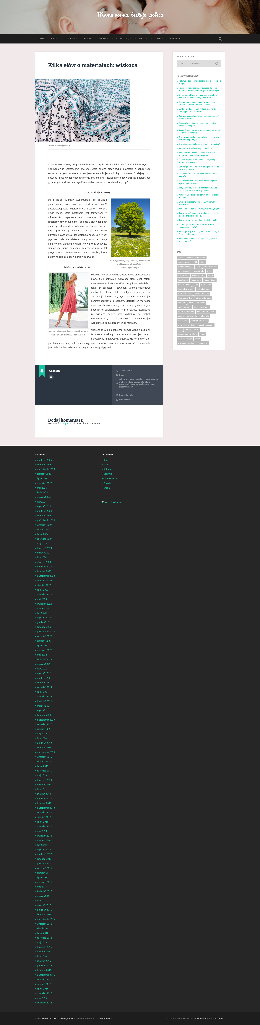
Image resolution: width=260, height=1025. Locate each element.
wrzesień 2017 (44, 868)
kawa (196, 284)
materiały (181, 303)
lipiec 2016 (42, 933)
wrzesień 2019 (44, 757)
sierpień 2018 (44, 817)
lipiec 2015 (42, 988)
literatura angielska (185, 298)
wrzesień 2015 (44, 979)
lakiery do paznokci (202, 294)
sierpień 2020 (44, 729)
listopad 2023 (44, 571)
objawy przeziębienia (186, 312)
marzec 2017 (44, 896)
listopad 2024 (44, 515)
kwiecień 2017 (44, 891)
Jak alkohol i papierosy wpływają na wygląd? (199, 209)
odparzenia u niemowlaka (187, 316)
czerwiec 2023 (44, 594)
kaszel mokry (183, 280)
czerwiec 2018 (44, 826)
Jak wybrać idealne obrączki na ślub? (195, 148)
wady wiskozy (152, 379)
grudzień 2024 (44, 511)
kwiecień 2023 (44, 603)
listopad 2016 (44, 914)
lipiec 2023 (42, 589)
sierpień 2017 (44, 872)
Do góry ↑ (220, 1019)
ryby (179, 330)
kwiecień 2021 (44, 701)
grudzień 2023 (44, 566)
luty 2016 (42, 956)
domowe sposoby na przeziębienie (191, 271)
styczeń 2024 (44, 562)
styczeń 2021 (44, 710)
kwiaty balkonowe (203, 289)
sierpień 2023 (44, 585)
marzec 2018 (44, 840)
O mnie (159, 39)
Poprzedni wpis (126, 395)
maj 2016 (42, 942)
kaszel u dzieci (209, 280)
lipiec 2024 (42, 534)
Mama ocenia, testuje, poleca (130, 14)
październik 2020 (46, 719)
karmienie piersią (198, 276)
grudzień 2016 (44, 909)
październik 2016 (46, 919)
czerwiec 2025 (44, 483)
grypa (209, 271)
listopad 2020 (44, 715)
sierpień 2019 (44, 761)
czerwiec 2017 (44, 882)
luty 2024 (42, 557)
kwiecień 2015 (44, 1002)
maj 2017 (42, 886)
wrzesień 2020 (44, 724)
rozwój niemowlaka (206, 325)
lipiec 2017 (42, 877)
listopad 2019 (44, 747)
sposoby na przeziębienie (187, 334)
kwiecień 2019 (44, 780)
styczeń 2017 (44, 905)
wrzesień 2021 (44, 687)
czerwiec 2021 (44, 696)
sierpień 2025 (44, 473)
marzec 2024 (44, 552)
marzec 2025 (44, 497)
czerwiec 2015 (44, 993)
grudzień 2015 (44, 965)
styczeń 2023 (44, 617)
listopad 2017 (44, 859)
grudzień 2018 (44, 798)
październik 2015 (46, 975)
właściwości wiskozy (128, 384)
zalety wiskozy (126, 387)
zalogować (66, 423)
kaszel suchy (196, 280)
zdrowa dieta (202, 343)
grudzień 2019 (44, 743)
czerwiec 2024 (44, 538)
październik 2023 (46, 575)
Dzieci (54, 39)
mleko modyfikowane (196, 303)
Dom (41, 39)
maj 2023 (42, 599)
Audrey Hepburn (184, 262)
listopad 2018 (44, 803)
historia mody (183, 276)
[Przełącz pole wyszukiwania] (220, 38)
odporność (205, 316)
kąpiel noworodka (184, 294)
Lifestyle (71, 39)
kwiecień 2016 (44, 947)
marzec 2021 (44, 705)
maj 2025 (42, 487)
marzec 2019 (44, 784)
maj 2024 (42, 543)
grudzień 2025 (44, 460)
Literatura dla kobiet (203, 298)
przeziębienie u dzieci (199, 321)
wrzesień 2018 (44, 812)
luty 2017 (42, 900)
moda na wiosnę (184, 307)
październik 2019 (46, 752)
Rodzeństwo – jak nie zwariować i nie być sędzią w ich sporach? (197, 124)
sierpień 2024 (44, 529)
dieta (198, 267)
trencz (202, 334)
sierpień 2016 (44, 928)
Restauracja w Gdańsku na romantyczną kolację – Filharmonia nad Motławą (197, 103)
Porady (143, 39)
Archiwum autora (51, 376)
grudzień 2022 (44, 622)
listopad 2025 (44, 464)
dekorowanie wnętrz (185, 267)
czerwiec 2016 (44, 937)
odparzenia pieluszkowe (206, 312)
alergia (180, 258)
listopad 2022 (44, 627)
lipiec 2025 (42, 478)
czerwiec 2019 (44, 770)
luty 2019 (42, 789)
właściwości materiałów (138, 382)
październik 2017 (46, 863)
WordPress (105, 1019)
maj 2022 (42, 654)
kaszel (210, 276)
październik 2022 (46, 631)
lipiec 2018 (42, 821)
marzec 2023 (44, 608)
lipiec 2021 (42, 691)
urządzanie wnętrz (185, 339)
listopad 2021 (44, 682)
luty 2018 (42, 845)
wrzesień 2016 (44, 923)
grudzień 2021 (44, 678)
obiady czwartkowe (201, 307)
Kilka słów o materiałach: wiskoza (92, 65)
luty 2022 (42, 668)
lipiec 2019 (42, 766)
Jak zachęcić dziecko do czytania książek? (198, 220)
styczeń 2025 (44, 506)
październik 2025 (46, 469)
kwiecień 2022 (44, 659)
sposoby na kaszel (192, 330)
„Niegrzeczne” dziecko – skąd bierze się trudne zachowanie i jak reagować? (197, 154)
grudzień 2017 (44, 854)
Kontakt (175, 39)
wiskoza (123, 382)
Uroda (88, 39)
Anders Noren (204, 1019)
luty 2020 (42, 738)
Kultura (104, 39)
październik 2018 (46, 807)
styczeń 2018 (44, 849)
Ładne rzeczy (124, 39)
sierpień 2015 (44, 984)
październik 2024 (46, 520)
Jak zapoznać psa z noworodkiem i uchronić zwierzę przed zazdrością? (199, 214)
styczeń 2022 (44, 673)
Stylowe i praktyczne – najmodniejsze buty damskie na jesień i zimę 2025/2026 (198, 96)
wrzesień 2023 (44, 580)
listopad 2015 (44, 970)
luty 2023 (42, 613)
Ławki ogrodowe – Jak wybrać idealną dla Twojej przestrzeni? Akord (197, 110)
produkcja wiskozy (136, 379)
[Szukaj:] (199, 63)
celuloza (123, 379)
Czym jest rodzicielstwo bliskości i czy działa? (199, 144)
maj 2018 (42, 831)
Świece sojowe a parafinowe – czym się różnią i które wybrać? (197, 161)
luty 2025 (42, 501)
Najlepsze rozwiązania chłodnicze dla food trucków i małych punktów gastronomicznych (199, 89)
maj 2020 (42, 733)
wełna (197, 339)
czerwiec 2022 (44, 650)
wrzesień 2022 (44, 636)
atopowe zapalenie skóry (196, 258)
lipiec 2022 (42, 645)
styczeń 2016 (44, 961)
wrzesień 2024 (44, 525)
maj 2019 (42, 775)
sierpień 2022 (44, 641)
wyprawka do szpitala (186, 343)
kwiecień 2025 (44, 492)
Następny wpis (126, 399)
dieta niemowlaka (210, 267)
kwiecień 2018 (44, 835)
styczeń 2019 (44, 793)
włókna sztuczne (146, 384)
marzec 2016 (44, 951)
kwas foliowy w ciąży (186, 289)
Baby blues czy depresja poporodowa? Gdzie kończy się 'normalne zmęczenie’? (199, 189)
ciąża (202, 262)
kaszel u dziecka (184, 284)
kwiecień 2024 (44, 548)
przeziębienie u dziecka (186, 325)
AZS (195, 262)
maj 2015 (42, 998)
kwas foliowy (206, 284)
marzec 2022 (44, 664)
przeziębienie (183, 321)
